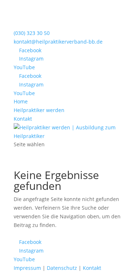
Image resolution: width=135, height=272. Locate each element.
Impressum (27, 267)
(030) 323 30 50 (32, 33)
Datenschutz (62, 267)
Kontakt (23, 118)
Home (21, 101)
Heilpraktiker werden (39, 110)
